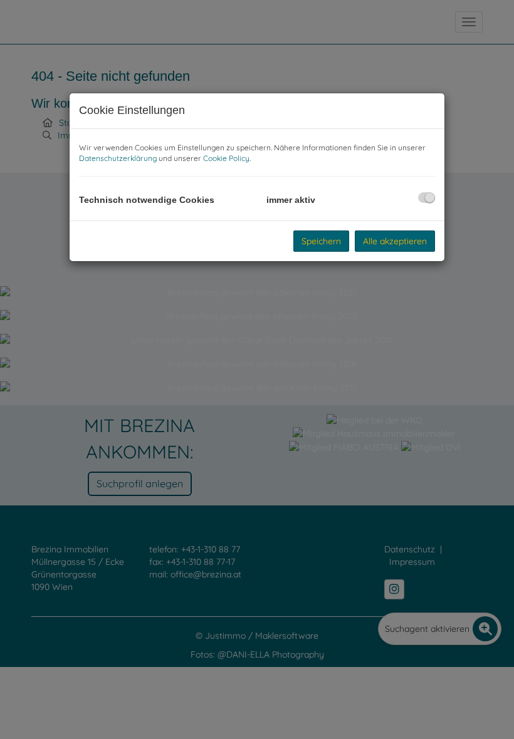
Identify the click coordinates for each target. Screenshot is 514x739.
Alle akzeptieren (395, 241)
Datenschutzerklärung (118, 158)
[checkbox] (426, 197)
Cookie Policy (226, 158)
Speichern (321, 241)
